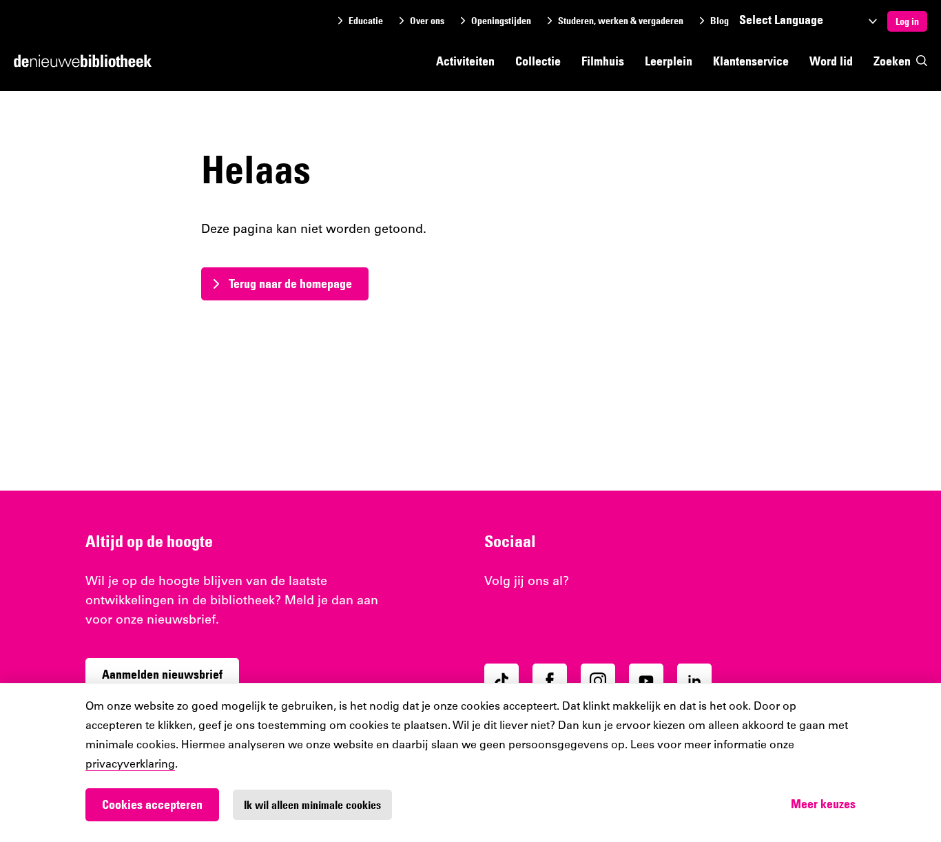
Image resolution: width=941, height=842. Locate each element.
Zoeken (892, 61)
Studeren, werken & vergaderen (620, 21)
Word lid (831, 61)
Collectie (538, 61)
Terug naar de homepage (290, 283)
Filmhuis (602, 61)
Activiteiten (465, 61)
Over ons (427, 21)
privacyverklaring (130, 764)
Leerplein (668, 61)
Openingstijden (501, 21)
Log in (907, 21)
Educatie (366, 21)
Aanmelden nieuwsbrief (162, 674)
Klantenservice (751, 61)
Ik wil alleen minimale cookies (312, 805)
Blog (719, 21)
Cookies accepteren (152, 804)
